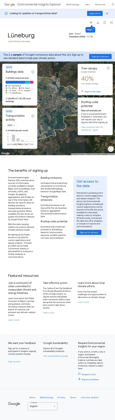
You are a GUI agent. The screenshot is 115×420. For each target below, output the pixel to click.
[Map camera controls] (111, 149)
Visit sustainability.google (55, 356)
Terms (112, 154)
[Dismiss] (93, 29)
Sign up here (14, 361)
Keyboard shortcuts (78, 154)
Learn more (13, 320)
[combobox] (11, 125)
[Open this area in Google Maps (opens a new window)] (5, 153)
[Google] (14, 404)
